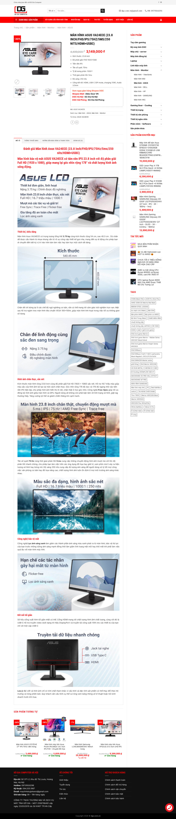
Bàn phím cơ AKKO (152, 314)
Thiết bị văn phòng (139, 114)
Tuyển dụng (108, 20)
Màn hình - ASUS (65, 27)
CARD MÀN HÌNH (155, 318)
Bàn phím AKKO (137, 314)
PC (148, 387)
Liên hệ (130, 20)
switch (133, 391)
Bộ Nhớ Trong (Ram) (138, 318)
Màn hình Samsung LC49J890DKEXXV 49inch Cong (82, 746)
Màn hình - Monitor (46, 27)
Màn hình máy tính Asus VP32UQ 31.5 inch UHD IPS (110, 745)
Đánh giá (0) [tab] (78, 140)
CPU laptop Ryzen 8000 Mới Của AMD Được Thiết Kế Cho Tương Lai (149, 282)
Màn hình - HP (140, 91)
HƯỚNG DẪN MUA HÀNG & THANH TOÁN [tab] (56, 140)
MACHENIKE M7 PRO (138, 380)
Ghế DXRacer (136, 350)
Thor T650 (135, 395)
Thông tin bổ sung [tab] (31, 140)
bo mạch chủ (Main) (138, 310)
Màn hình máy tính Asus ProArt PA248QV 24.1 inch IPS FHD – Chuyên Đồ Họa (54, 746)
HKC (155, 368)
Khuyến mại (75, 20)
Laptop (134, 61)
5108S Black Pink (137, 299)
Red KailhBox (156, 387)
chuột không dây (137, 322)
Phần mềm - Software (141, 124)
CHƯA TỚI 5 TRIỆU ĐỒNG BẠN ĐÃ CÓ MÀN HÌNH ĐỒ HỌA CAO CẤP (149, 262)
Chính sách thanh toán (115, 780)
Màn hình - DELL (140, 87)
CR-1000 (155, 326)
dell (139, 330)
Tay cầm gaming (138, 42)
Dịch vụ (86, 20)
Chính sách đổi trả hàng (116, 784)
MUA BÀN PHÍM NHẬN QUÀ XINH (148, 245)
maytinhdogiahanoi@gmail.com (34, 791)
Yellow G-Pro (149, 407)
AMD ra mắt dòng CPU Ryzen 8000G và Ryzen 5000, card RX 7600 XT (148, 272)
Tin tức (97, 20)
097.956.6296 (28, 785)
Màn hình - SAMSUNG (143, 95)
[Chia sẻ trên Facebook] (72, 122)
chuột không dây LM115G (140, 326)
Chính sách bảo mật (114, 794)
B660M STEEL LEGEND (139, 307)
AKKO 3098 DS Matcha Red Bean (143, 303)
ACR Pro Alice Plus (152, 299)
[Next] (62, 58)
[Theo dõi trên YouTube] (161, 2)
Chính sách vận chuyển (115, 789)
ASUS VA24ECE (83, 117)
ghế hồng (134, 364)
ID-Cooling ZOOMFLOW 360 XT (142, 372)
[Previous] (18, 58)
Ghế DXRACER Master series (141, 360)
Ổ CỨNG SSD (149, 411)
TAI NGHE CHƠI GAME (146, 391)
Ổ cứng (133, 415)
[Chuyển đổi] (161, 47)
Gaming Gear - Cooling (141, 105)
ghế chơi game (148, 330)
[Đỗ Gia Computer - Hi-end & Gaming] (29, 11)
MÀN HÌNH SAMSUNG (139, 384)
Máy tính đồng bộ (139, 56)
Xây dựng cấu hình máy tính (56, 20)
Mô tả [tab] (18, 140)
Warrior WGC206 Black (149, 395)
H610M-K (148, 368)
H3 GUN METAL (137, 368)
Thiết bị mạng (137, 110)
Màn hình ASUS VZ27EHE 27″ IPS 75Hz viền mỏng (26, 745)
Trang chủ (18, 27)
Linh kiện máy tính (139, 65)
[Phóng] (17, 82)
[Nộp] (103, 11)
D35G (133, 330)
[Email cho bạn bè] (77, 122)
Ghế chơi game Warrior (139, 334)
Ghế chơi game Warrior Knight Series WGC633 (144, 345)
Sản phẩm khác (138, 128)
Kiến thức (63, 794)
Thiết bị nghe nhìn (139, 119)
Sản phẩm (30, 27)
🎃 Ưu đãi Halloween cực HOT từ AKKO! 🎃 (149, 253)
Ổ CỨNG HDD (136, 411)
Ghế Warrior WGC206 (148, 364)
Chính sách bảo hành (114, 798)
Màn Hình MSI (139, 79)
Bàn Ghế (151, 310)
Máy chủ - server (139, 51)
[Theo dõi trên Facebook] (158, 2)
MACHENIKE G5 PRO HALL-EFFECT (144, 376)
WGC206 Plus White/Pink (140, 403)
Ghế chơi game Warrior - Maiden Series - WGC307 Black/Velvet (146, 339)
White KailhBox (136, 407)
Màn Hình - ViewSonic (143, 75)
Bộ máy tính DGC (138, 47)
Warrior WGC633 (137, 399)
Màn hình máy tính (138, 387)
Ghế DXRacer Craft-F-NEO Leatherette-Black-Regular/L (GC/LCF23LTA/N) (145, 355)
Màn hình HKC (139, 100)
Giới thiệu (120, 20)
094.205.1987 (29, 788)
